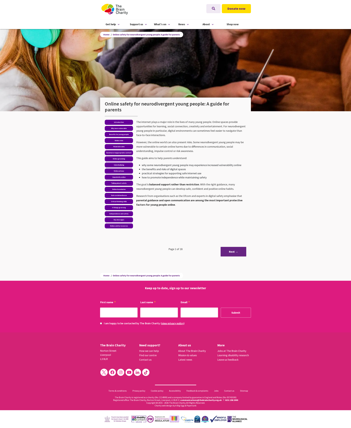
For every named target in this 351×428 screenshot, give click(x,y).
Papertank (191, 405)
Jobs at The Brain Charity (231, 351)
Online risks (119, 141)
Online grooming (119, 159)
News (190, 24)
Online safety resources (119, 226)
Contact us (145, 359)
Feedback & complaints (197, 390)
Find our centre (148, 355)
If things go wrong (119, 208)
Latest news (185, 359)
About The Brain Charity (192, 351)
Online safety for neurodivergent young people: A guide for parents (146, 34)
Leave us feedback (227, 359)
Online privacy (119, 171)
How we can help (149, 351)
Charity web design (163, 405)
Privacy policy (138, 390)
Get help (118, 24)
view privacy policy (173, 323)
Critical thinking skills (119, 201)
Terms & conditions (117, 390)
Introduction (119, 122)
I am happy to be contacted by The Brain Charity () (144, 323)
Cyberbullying (119, 165)
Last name (147, 302)
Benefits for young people (119, 134)
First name (108, 302)
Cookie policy (157, 390)
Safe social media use (119, 195)
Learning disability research (233, 355)
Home (106, 34)
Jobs (216, 390)
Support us (142, 24)
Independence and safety (118, 214)
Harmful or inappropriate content (118, 153)
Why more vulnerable (119, 128)
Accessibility (175, 390)
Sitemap (244, 390)
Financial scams (119, 147)
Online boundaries (119, 189)
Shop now (233, 24)
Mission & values (187, 355)
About (215, 24)
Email (185, 302)
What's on (166, 24)
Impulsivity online (119, 177)
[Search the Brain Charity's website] (213, 8)
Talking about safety (119, 183)
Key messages (119, 220)
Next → (233, 251)
